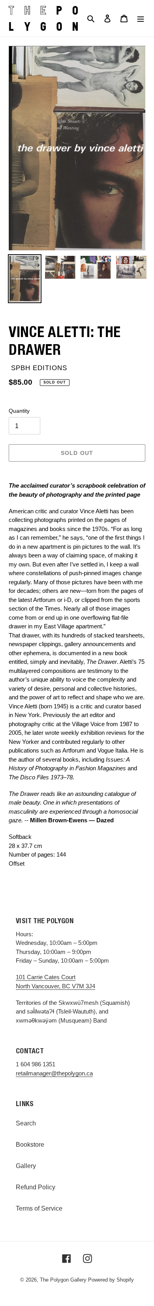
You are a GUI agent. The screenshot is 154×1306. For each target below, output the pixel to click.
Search (26, 1123)
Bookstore (30, 1144)
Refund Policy (35, 1187)
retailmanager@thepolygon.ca (54, 1073)
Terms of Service (39, 1208)
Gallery (26, 1166)
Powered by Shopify (111, 1280)
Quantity (19, 411)
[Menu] (140, 18)
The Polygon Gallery (63, 1280)
